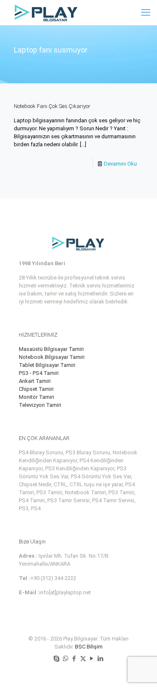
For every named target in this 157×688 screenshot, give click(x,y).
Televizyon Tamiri (40, 405)
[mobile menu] (146, 12)
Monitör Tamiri (36, 397)
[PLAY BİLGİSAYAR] (46, 12)
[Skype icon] (57, 658)
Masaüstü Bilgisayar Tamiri (51, 349)
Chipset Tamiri (36, 389)
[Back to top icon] (140, 671)
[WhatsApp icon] (65, 658)
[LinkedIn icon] (101, 658)
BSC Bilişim (89, 646)
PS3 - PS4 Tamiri (39, 373)
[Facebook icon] (74, 658)
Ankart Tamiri (35, 381)
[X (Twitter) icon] (83, 658)
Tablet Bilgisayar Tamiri (47, 365)
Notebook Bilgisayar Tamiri (52, 357)
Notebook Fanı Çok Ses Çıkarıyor (52, 106)
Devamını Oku (120, 164)
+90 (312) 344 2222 (53, 578)
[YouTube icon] (92, 658)
